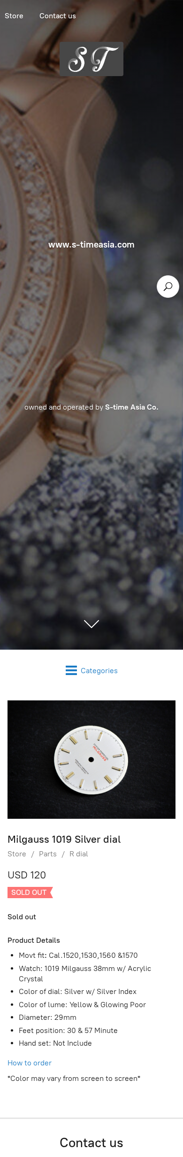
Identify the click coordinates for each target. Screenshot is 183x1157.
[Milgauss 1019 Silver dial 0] (91, 759)
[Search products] (168, 286)
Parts (48, 853)
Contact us (57, 15)
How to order (30, 1062)
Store (17, 853)
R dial (78, 853)
